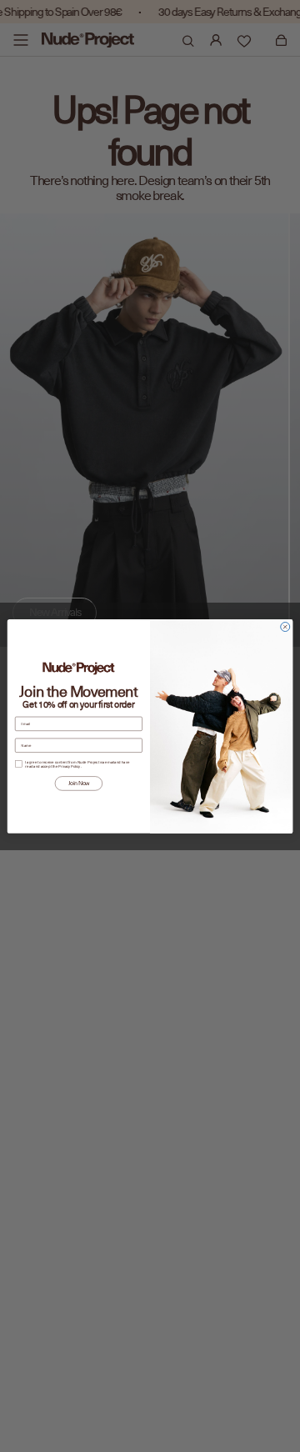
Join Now (78, 782)
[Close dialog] (285, 626)
